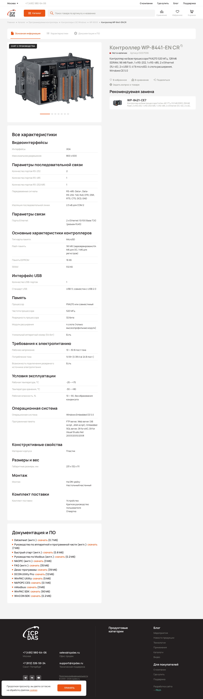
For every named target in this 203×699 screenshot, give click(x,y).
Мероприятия (161, 632)
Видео (157, 657)
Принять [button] (69, 687)
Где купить (163, 3)
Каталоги (158, 652)
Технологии (160, 642)
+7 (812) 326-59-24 (34, 663)
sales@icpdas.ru (69, 652)
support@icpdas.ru (71, 663)
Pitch (158, 690)
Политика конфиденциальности (73, 676)
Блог (176, 3)
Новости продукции (164, 637)
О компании (146, 3)
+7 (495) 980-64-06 (35, 3)
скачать (43, 540)
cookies (33, 690)
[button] (34, 13)
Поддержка (189, 3)
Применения (160, 647)
